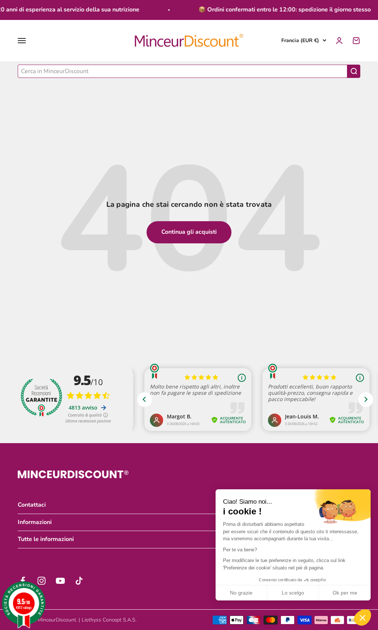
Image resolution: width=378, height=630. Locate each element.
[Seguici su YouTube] (60, 581)
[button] (362, 617)
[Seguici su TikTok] (79, 581)
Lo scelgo (293, 593)
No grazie (241, 593)
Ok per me (345, 593)
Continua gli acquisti (189, 232)
